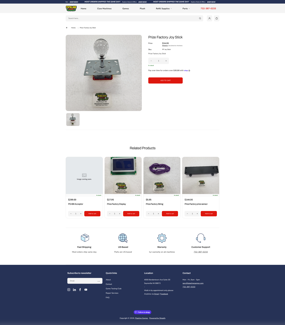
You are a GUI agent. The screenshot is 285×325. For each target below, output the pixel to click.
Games (125, 8)
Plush (142, 8)
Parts (185, 8)
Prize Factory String (154, 204)
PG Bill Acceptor (75, 204)
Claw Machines (104, 8)
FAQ (107, 297)
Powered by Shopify (157, 318)
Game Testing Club (113, 288)
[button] (73, 120)
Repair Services (112, 293)
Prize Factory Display (116, 204)
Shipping (165, 45)
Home (83, 8)
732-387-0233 (208, 8)
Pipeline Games (141, 318)
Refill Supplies (163, 8)
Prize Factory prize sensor (196, 204)
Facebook (164, 294)
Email (156, 294)
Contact (109, 284)
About (108, 280)
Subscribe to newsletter (79, 273)
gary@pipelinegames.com (193, 283)
